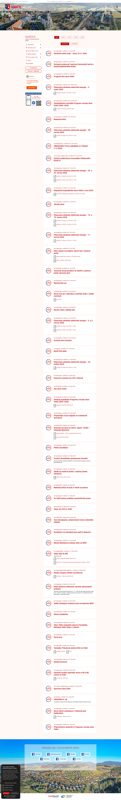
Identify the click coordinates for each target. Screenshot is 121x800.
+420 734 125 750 (69, 764)
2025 (63, 37)
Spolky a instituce (32, 54)
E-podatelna (33, 67)
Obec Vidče (37, 754)
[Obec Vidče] (1, 1)
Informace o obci (32, 47)
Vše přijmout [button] (6, 793)
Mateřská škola (59, 143)
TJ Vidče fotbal (62, 759)
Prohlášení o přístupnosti (45, 767)
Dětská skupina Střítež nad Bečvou (63, 570)
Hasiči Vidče (46, 759)
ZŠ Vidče (87, 754)
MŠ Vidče (72, 754)
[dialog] (10, 781)
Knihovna (58, 348)
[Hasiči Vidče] (8, 1)
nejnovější (65, 43)
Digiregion (78, 767)
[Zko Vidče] (12, 1)
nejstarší (74, 43)
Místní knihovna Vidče (55, 754)
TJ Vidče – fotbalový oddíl (62, 155)
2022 (82, 37)
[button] (11, 796)
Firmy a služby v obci (33, 57)
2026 (57, 37)
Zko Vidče (78, 759)
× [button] (18, 765)
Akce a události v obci (33, 50)
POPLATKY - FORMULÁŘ (33, 71)
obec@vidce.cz (60, 764)
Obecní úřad (30, 44)
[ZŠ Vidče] (6, 1)
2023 (76, 37)
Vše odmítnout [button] (14, 793)
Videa (29, 60)
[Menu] (117, 7)
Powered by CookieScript (10, 797)
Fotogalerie (30, 63)
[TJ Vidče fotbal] (10, 1)
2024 (69, 37)
